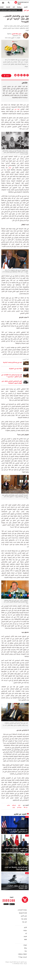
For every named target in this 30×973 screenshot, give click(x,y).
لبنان (9, 167)
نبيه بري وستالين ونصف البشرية (12, 362)
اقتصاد (8, 7)
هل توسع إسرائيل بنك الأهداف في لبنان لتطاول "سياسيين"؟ (11, 376)
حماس (8, 805)
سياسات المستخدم (22, 910)
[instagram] (10, 900)
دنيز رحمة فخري (16, 33)
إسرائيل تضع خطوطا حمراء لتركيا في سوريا (16, 849)
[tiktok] (5, 900)
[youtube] (8, 900)
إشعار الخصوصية (23, 913)
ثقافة (25, 939)
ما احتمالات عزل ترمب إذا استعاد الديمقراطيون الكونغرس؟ (16, 831)
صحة (26, 951)
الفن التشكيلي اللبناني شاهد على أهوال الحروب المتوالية (12, 382)
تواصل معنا (24, 919)
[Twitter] (12, 900)
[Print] (15, 75)
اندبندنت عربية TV (22, 957)
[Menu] (3, 2)
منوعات (25, 945)
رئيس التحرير (24, 916)
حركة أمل (19, 807)
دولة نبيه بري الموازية (15, 369)
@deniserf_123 (16, 35)
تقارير (16, 814)
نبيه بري (17, 109)
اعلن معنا (24, 922)
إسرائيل (14, 805)
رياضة (25, 948)
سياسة (19, 7)
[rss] (3, 900)
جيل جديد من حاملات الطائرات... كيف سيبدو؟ (16, 887)
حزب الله (25, 807)
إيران (14, 807)
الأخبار (26, 7)
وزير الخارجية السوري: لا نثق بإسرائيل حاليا (15, 10)
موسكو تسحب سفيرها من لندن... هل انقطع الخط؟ (15, 868)
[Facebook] (14, 900)
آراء (14, 7)
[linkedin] (6, 900)
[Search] (8, 2)
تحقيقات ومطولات (22, 954)
